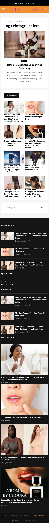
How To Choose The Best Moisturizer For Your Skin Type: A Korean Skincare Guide (13, 117)
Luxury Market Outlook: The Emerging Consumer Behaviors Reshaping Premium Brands (35, 143)
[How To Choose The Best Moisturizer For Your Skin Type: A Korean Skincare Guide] (14, 107)
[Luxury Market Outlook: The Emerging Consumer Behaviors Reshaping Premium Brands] (35, 131)
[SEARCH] (42, 207)
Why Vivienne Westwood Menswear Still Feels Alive (34, 167)
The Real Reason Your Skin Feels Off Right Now (34, 116)
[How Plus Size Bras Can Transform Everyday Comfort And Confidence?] (14, 131)
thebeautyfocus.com (38, 515)
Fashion (24, 61)
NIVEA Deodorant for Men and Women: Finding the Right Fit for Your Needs (12, 168)
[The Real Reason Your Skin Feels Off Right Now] (35, 107)
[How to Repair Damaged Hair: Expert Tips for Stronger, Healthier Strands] (14, 182)
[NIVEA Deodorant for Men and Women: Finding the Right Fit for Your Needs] (14, 158)
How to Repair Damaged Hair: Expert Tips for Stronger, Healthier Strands (13, 192)
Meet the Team (31, 3)
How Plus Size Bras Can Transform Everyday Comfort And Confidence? (13, 142)
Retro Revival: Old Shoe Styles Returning (24, 66)
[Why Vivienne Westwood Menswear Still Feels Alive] (35, 158)
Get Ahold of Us (18, 3)
